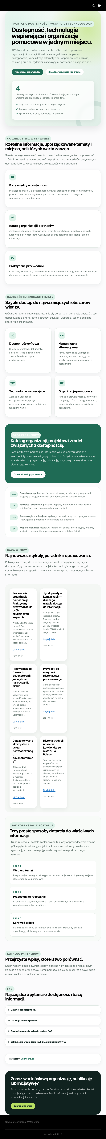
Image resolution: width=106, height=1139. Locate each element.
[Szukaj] (93, 5)
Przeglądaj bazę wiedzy (27, 72)
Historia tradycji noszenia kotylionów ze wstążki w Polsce (53, 747)
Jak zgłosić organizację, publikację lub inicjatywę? (38, 1041)
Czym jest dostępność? (23, 1009)
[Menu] (99, 5)
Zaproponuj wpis (23, 1106)
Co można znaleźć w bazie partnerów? (31, 1031)
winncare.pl (27, 1058)
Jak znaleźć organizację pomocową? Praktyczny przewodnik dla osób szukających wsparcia (22, 605)
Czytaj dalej (19, 649)
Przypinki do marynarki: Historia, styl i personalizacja (52, 674)
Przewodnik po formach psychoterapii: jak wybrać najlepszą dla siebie (22, 677)
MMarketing (33, 1122)
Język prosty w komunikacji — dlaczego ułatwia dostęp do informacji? (53, 600)
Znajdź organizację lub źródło (64, 72)
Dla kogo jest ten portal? (24, 1020)
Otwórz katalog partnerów (28, 474)
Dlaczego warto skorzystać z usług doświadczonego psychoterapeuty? (23, 751)
